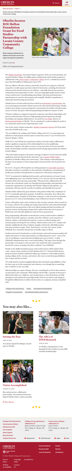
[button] (55, 3)
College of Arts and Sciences (15, 288)
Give (67, 438)
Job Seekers (59, 452)
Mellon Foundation (15, 75)
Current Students (44, 446)
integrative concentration (53, 103)
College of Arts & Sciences (12, 421)
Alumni (57, 446)
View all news (9, 402)
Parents (57, 449)
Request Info (31, 438)
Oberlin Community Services (43, 127)
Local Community (45, 452)
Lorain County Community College (31, 79)
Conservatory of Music (10, 424)
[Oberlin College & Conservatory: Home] (7, 3)
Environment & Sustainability (43, 288)
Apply (58, 438)
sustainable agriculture (56, 168)
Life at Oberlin (7, 430)
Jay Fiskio (48, 119)
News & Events (8, 8)
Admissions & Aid (9, 427)
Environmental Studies (13, 121)
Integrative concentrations (14, 292)
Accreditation (28, 459)
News (17, 8)
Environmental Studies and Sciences (36, 292)
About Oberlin (7, 432)
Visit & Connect (45, 438)
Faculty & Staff (44, 449)
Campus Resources (9, 438)
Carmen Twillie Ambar (51, 157)
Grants (29, 288)
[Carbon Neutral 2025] (18, 451)
